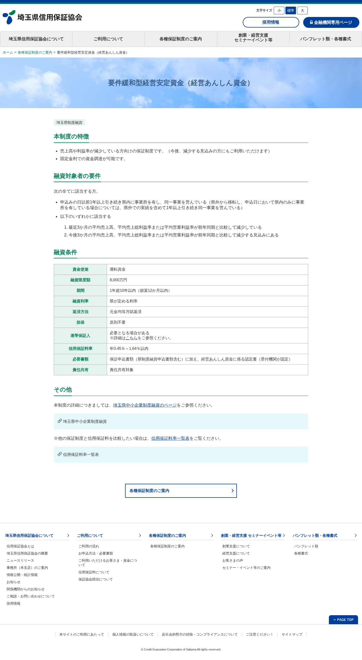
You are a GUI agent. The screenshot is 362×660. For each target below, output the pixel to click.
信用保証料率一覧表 (170, 438)
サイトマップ (292, 634)
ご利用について (108, 39)
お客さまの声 (232, 560)
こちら (132, 338)
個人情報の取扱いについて (133, 634)
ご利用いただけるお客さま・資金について (107, 562)
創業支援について (236, 546)
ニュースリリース (20, 560)
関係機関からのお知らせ (26, 589)
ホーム (8, 52)
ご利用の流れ (88, 546)
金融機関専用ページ (333, 22)
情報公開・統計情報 (22, 575)
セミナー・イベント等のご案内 (246, 568)
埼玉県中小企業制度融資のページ (145, 405)
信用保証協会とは (20, 546)
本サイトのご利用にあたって (81, 634)
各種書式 (301, 553)
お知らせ (13, 582)
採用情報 (270, 22)
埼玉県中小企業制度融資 (85, 421)
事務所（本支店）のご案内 (27, 568)
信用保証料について (93, 572)
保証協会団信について (95, 579)
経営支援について (236, 553)
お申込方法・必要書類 (95, 553)
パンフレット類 (306, 546)
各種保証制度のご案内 (181, 39)
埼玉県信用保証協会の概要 (27, 553)
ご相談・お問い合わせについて (31, 596)
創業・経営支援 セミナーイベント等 (251, 535)
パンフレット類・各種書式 (325, 39)
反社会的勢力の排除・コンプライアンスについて (200, 634)
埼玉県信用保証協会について (36, 39)
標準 (290, 10)
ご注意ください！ (259, 634)
